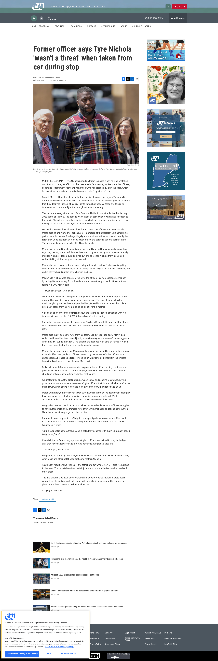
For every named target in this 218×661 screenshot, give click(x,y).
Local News (76, 26)
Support (91, 26)
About (124, 26)
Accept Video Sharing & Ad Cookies (22, 654)
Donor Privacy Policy (93, 644)
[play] (34, 18)
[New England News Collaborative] (166, 171)
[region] (45, 634)
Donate (181, 6)
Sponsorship (108, 26)
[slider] (45, 18)
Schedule (137, 26)
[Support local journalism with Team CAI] (166, 50)
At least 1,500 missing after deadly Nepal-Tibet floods (75, 575)
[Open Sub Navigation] (51, 26)
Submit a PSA (150, 639)
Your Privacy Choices (70, 654)
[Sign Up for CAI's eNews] (166, 128)
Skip (49, 654)
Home (33, 26)
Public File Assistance (173, 639)
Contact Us (109, 633)
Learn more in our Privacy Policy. (59, 647)
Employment (130, 633)
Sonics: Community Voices (132, 639)
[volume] (41, 18)
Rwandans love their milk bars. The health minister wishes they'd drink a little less (87, 559)
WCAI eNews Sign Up (153, 633)
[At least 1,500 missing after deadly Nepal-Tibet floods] (41, 579)
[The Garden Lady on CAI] (166, 85)
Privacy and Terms (92, 633)
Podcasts (168, 633)
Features (59, 26)
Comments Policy (92, 639)
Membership (110, 639)
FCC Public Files (171, 644)
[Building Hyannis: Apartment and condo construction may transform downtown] (166, 207)
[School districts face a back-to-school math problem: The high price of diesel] (41, 594)
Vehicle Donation (151, 644)
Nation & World (48, 499)
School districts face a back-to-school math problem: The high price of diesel (85, 591)
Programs (44, 26)
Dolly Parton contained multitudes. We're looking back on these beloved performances (89, 543)
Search (148, 26)
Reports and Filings (112, 644)
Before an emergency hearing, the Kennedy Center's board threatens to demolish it (87, 606)
